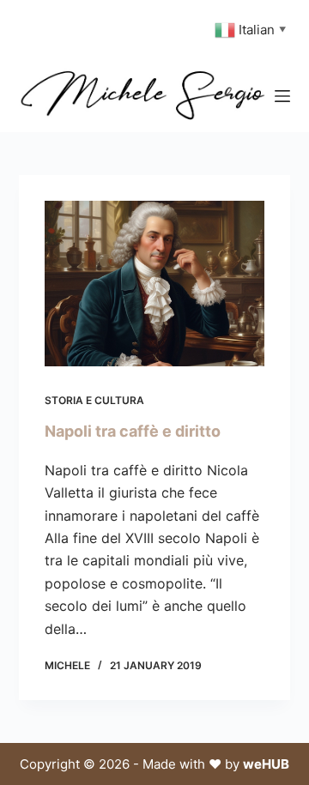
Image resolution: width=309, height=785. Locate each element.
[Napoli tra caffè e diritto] (155, 283)
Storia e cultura (94, 400)
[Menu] (282, 96)
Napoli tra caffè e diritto (133, 431)
